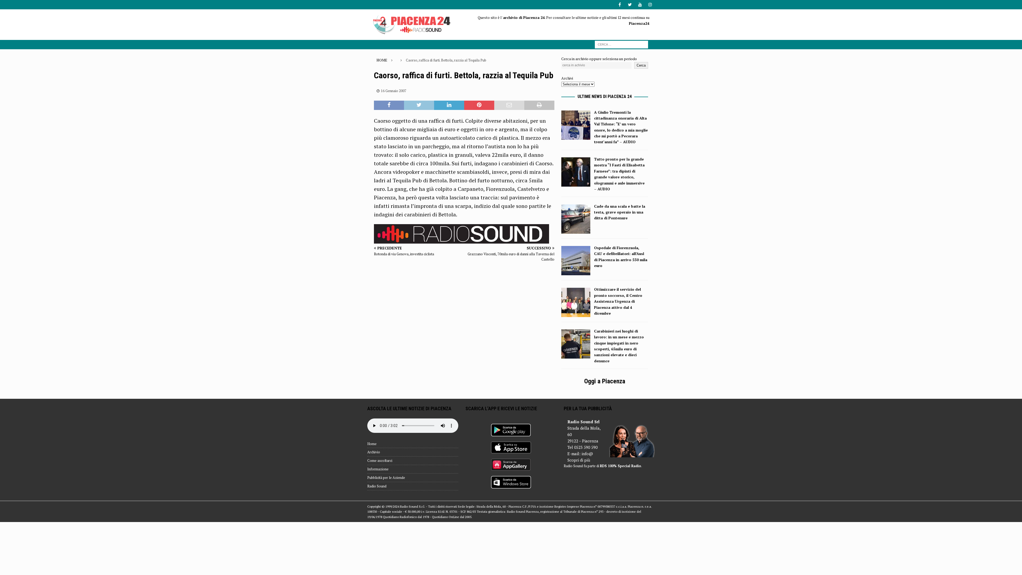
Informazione (378, 469)
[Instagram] (650, 4)
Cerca (641, 65)
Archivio (373, 452)
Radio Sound (376, 486)
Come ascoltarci (379, 460)
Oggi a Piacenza (604, 381)
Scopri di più (578, 460)
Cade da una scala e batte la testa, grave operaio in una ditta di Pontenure (619, 212)
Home (372, 443)
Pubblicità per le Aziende (386, 477)
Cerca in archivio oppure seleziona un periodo (599, 58)
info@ (587, 453)
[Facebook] (619, 4)
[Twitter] (629, 4)
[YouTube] (640, 4)
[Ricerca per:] (621, 44)
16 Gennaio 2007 (393, 90)
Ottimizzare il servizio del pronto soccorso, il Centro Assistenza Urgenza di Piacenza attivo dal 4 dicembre (618, 301)
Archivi (567, 78)
